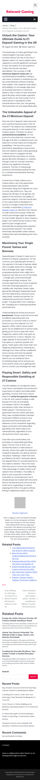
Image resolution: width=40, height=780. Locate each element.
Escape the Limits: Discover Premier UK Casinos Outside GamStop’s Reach (19, 619)
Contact (5, 745)
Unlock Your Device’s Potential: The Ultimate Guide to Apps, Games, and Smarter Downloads (18, 634)
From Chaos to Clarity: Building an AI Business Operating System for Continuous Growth (20, 707)
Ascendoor (20, 775)
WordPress (20, 777)
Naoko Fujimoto (28, 47)
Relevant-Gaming (20, 11)
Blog (4, 584)
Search (5, 671)
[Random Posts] (34, 19)
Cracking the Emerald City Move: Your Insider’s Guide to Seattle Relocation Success (19, 653)
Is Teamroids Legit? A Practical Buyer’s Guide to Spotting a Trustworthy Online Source (18, 716)
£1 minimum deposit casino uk (17, 208)
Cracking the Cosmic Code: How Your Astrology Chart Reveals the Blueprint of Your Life (18, 697)
